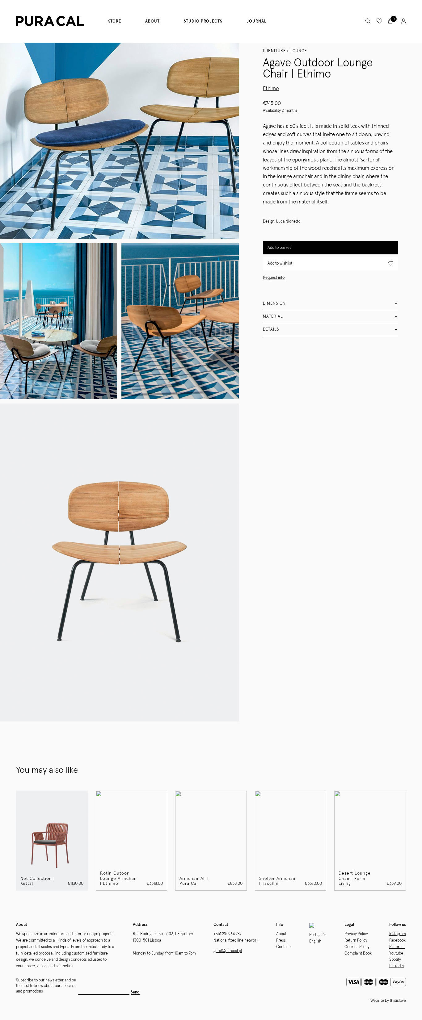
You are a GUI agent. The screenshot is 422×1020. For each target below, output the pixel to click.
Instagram (397, 934)
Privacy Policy (356, 934)
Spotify (395, 960)
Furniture (274, 51)
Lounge (298, 51)
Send (135, 992)
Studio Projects (203, 21)
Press (281, 940)
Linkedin (396, 966)
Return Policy (355, 940)
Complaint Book (358, 953)
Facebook (397, 940)
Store (114, 21)
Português (318, 935)
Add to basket (279, 247)
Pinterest (397, 947)
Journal (257, 21)
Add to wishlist (280, 263)
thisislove (398, 1001)
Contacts (284, 947)
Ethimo (271, 88)
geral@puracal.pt (227, 951)
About (152, 21)
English (315, 941)
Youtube (396, 953)
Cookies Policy (356, 947)
